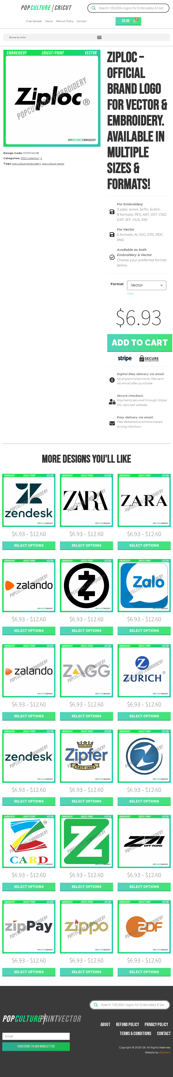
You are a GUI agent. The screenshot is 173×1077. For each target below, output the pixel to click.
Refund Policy (64, 21)
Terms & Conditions (135, 1033)
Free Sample (34, 21)
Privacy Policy (156, 1024)
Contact (81, 21)
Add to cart (140, 343)
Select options (28, 545)
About (49, 21)
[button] (86, 37)
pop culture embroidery (26, 163)
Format (117, 284)
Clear (130, 293)
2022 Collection (30, 158)
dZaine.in (165, 1052)
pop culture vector (53, 163)
